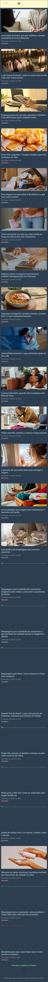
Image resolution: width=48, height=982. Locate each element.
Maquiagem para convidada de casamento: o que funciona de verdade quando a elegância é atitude (23, 634)
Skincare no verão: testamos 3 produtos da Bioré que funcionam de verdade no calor (23, 873)
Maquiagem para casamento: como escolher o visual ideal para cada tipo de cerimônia (23, 913)
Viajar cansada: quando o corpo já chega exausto (24, 433)
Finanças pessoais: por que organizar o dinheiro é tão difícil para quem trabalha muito (23, 116)
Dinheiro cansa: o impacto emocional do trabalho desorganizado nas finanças (20, 275)
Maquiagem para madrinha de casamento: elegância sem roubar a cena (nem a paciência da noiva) (23, 591)
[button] (19, 3)
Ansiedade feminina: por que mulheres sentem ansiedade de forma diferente (23, 36)
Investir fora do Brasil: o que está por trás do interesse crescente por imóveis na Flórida (21, 714)
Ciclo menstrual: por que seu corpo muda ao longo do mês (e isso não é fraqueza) (21, 235)
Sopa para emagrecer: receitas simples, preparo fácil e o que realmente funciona (23, 314)
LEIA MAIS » (5, 44)
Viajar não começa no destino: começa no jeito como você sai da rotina (23, 754)
